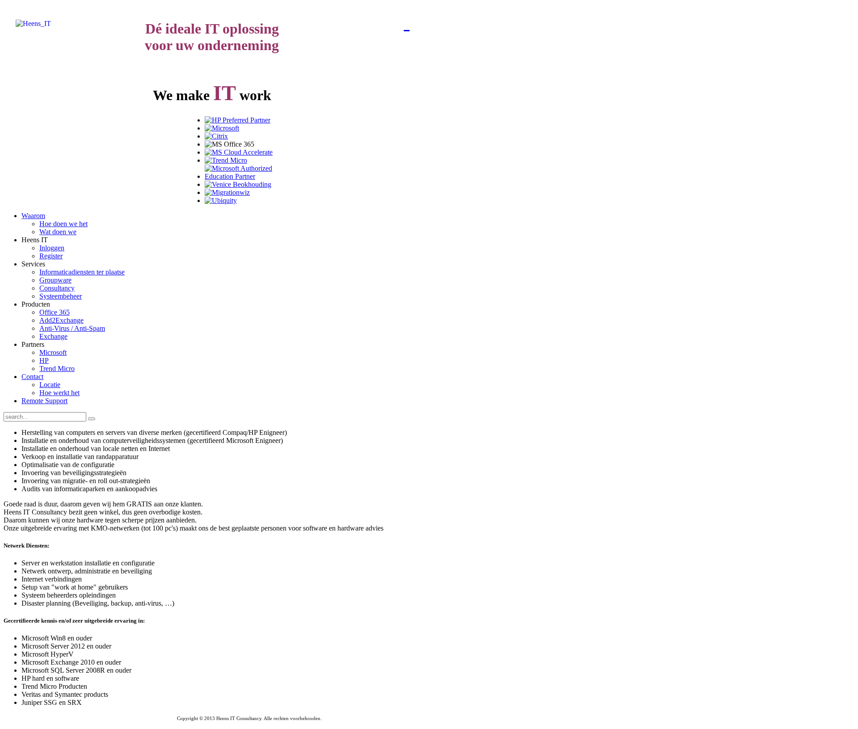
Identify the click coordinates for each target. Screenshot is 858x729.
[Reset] (91, 418)
